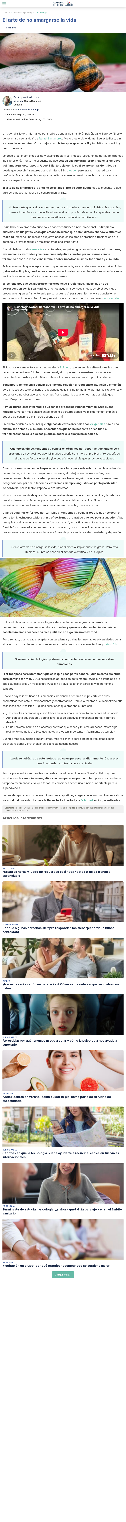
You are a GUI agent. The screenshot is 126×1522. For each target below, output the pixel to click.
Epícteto (65, 367)
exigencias (97, 424)
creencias (37, 249)
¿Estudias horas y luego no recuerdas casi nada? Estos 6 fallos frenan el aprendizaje (56, 874)
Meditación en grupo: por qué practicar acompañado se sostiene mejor (56, 1266)
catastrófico (111, 644)
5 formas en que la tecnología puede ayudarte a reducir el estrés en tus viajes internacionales (60, 1155)
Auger (73, 170)
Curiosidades (9, 1037)
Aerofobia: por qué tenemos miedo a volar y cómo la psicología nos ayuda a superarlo (59, 1042)
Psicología (42, 12)
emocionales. (112, 298)
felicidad (87, 800)
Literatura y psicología (23, 12)
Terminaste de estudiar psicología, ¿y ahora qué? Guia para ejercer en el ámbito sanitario (62, 1211)
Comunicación (10, 925)
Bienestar (7, 1093)
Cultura (6, 12)
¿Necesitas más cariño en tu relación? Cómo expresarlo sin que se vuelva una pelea (60, 986)
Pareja (6, 981)
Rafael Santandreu (50, 138)
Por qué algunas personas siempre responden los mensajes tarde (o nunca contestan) (58, 930)
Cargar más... (63, 1274)
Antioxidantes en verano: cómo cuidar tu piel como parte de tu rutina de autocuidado (56, 1099)
